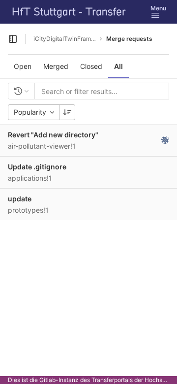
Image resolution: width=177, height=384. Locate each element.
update (19, 198)
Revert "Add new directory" (53, 134)
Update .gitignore (37, 166)
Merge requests (129, 38)
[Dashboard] (69, 12)
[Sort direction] (67, 112)
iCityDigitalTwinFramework (64, 38)
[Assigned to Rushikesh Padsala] (165, 140)
